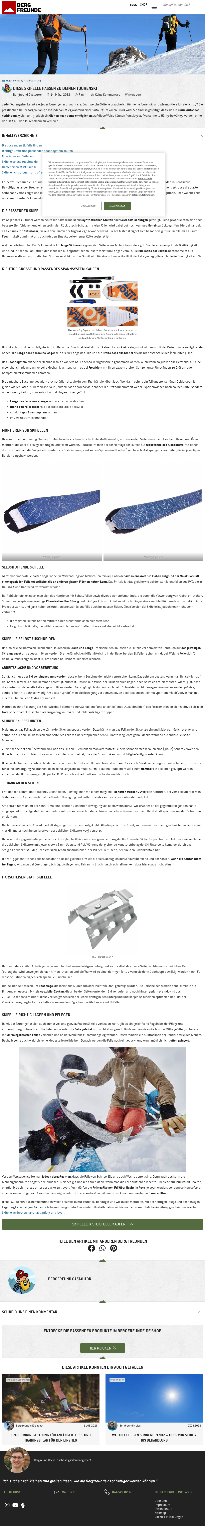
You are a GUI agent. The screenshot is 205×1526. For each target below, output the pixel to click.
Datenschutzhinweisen (143, 194)
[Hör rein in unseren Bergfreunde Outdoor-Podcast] (23, 1507)
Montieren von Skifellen (18, 156)
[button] (154, 7)
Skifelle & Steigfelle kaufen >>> (102, 1224)
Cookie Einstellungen (169, 1517)
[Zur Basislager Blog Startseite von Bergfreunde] (22, 7)
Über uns (161, 1501)
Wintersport (133, 95)
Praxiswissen (117, 1379)
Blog (8, 80)
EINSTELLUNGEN (88, 206)
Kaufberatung (33, 80)
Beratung (18, 80)
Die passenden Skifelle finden (22, 145)
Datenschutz (163, 1509)
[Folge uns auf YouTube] (15, 1507)
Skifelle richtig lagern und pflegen (24, 172)
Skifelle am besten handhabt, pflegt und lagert (33, 1213)
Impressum (162, 1505)
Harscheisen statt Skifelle (19, 167)
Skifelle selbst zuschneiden (20, 161)
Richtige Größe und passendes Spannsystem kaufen (37, 151)
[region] (103, 185)
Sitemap (160, 1513)
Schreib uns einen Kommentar (29, 1311)
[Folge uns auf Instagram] (7, 1507)
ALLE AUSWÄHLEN (118, 206)
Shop (143, 5)
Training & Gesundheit (18, 1379)
